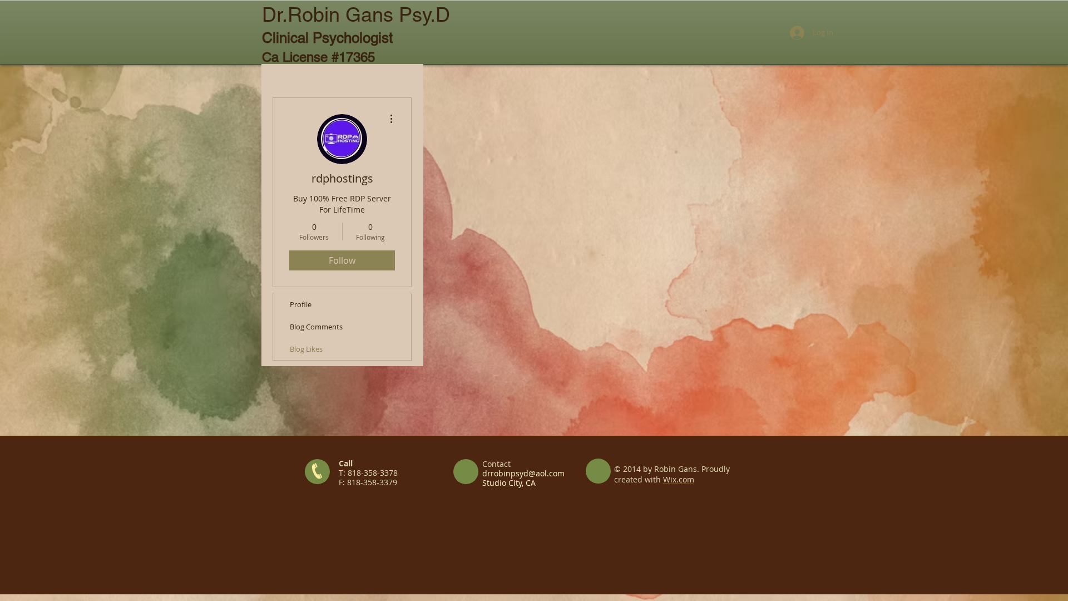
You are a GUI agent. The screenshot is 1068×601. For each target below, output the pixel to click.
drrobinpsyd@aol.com (523, 473)
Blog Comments (316, 327)
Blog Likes (306, 349)
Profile (301, 304)
